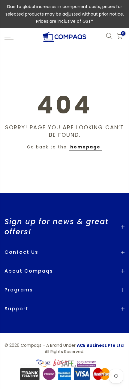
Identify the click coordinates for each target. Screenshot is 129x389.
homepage (85, 147)
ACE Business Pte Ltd (100, 345)
